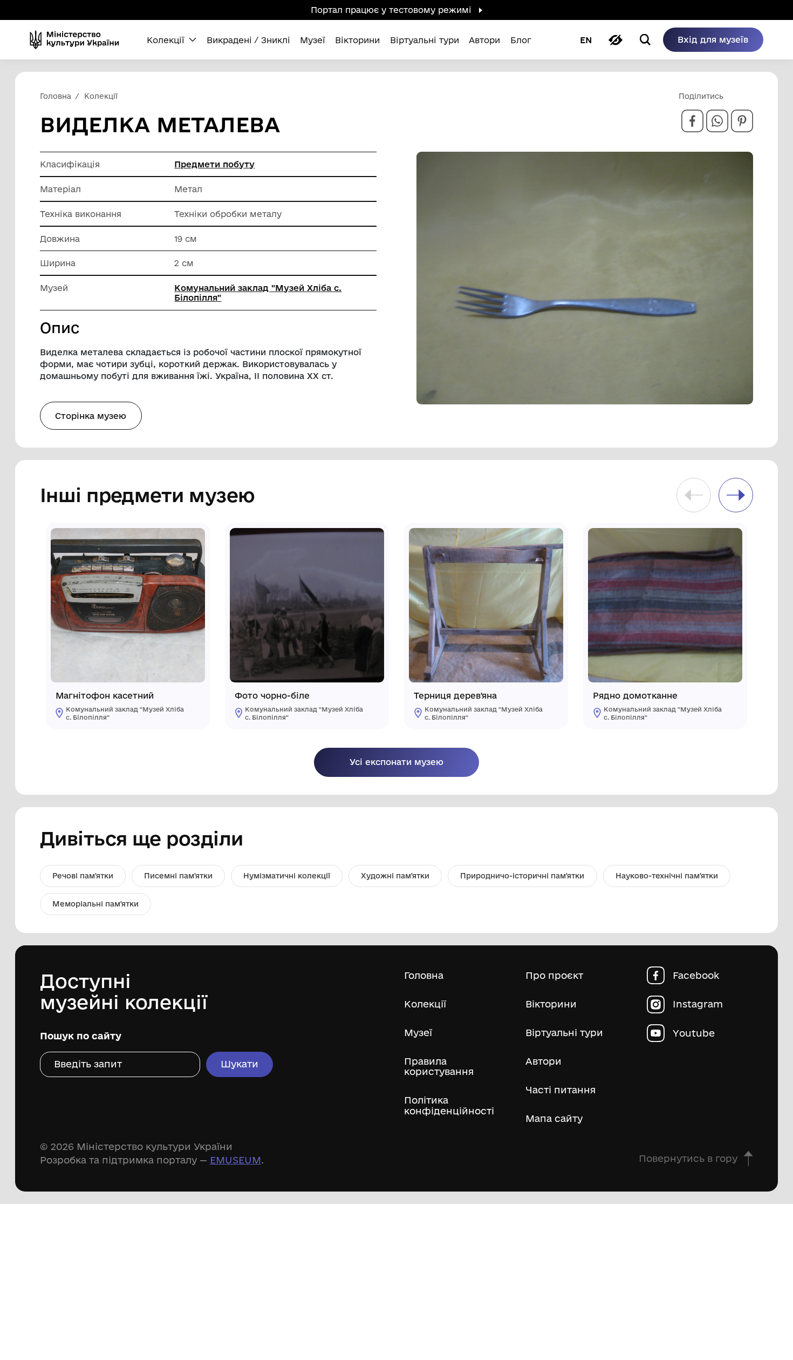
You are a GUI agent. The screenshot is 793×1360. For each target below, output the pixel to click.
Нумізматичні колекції (286, 875)
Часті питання (560, 1090)
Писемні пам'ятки (178, 875)
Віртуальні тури (564, 1032)
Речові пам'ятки (82, 875)
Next (736, 495)
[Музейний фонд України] (78, 40)
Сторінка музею (90, 416)
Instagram (698, 1004)
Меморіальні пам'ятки (95, 903)
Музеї (418, 1032)
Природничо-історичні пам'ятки (522, 875)
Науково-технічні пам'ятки (667, 875)
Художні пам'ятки (395, 875)
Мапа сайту (554, 1118)
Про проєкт (554, 975)
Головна (423, 975)
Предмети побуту (214, 164)
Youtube (694, 1032)
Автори (543, 1061)
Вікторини (551, 1004)
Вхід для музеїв (713, 39)
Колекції (425, 1004)
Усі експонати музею (396, 762)
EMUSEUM (235, 1159)
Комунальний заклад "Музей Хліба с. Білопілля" (257, 292)
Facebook (696, 975)
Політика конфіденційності (449, 1105)
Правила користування (439, 1066)
